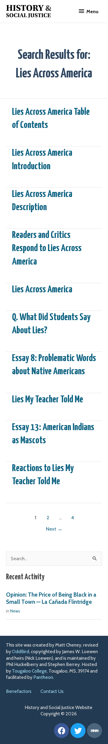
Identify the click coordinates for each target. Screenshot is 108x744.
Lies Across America (42, 289)
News (15, 611)
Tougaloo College (29, 671)
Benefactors (19, 691)
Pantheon (43, 677)
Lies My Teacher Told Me (47, 399)
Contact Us (52, 691)
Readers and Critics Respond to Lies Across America (47, 248)
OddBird (20, 651)
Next (54, 529)
